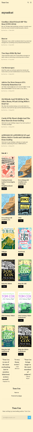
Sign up (16, 392)
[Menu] (31, 2)
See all (4, 153)
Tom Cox (5, 2)
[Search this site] (28, 2)
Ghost (20, 396)
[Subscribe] (29, 417)
